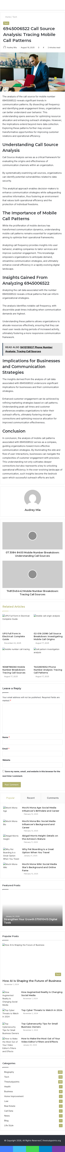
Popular (10, 797)
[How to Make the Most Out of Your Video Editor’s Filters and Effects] (10, 1045)
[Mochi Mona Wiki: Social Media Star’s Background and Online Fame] (11, 868)
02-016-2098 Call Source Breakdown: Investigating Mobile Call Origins (48, 636)
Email (5, 748)
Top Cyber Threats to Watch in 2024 (41, 1010)
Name (6, 737)
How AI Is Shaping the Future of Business (31, 981)
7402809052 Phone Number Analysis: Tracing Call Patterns (48, 670)
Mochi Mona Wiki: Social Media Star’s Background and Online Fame (39, 867)
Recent (31, 797)
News (7, 1116)
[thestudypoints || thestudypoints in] (20, 5)
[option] (32, 909)
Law (6, 1101)
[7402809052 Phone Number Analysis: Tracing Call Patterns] (48, 656)
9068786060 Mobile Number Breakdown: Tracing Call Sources (13, 670)
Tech (15, 17)
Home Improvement (14, 1096)
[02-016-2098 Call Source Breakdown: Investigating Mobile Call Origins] (48, 622)
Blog (6, 1120)
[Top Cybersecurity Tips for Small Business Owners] (10, 1028)
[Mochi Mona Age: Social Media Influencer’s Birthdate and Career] (11, 812)
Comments (53, 797)
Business (8, 1091)
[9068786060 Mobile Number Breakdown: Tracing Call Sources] (16, 656)
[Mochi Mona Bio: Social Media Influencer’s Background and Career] (11, 825)
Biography (9, 1072)
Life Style (8, 1125)
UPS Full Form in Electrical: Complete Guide (13, 636)
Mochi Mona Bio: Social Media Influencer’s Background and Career (38, 824)
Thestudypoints (11, 1081)
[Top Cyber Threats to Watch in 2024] (10, 1014)
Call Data (8, 1111)
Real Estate (9, 1106)
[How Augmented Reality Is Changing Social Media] (10, 999)
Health (7, 1086)
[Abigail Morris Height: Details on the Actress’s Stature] (11, 840)
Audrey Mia (12, 47)
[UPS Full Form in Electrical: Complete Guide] (16, 622)
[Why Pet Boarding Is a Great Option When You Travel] (11, 854)
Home (8, 17)
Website (6, 760)
